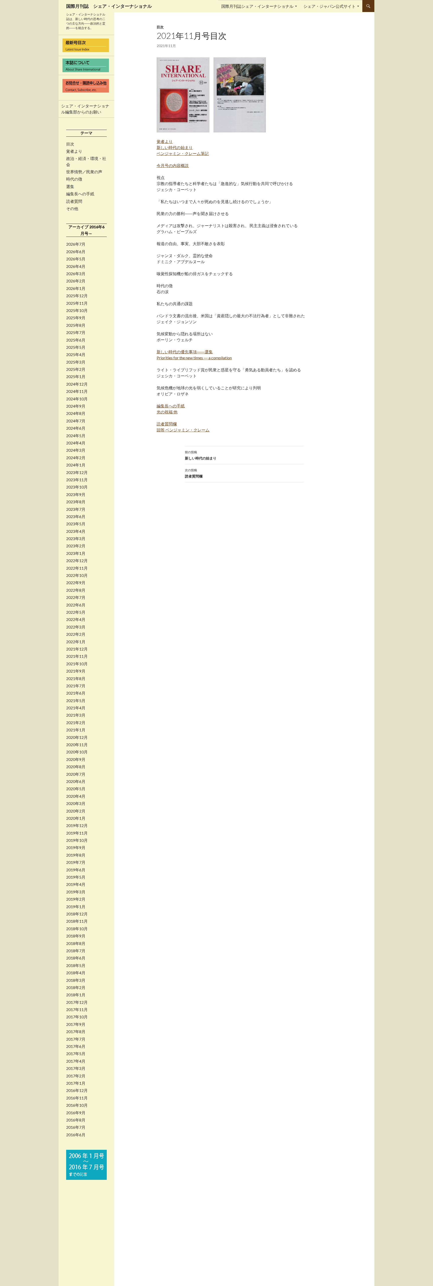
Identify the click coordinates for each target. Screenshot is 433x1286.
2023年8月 (75, 502)
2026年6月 (75, 251)
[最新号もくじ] (86, 45)
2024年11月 (77, 391)
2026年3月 (75, 273)
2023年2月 (75, 546)
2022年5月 (75, 612)
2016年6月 (75, 1135)
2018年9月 (75, 936)
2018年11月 (77, 921)
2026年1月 (75, 288)
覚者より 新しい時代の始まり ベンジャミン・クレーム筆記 (183, 147)
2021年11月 (77, 656)
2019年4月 (75, 884)
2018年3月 (75, 980)
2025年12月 (77, 295)
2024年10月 (77, 399)
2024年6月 (75, 428)
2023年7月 (75, 509)
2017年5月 (75, 1053)
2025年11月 (77, 303)
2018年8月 (75, 943)
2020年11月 (77, 744)
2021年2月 (75, 722)
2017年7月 (75, 1039)
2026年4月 (75, 266)
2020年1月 (75, 818)
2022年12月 (77, 560)
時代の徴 (74, 179)
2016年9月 (75, 1112)
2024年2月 (75, 457)
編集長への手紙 (80, 194)
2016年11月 (77, 1098)
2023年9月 (75, 494)
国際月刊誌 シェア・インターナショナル (109, 6)
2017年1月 (75, 1083)
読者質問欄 (193, 473)
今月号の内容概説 (173, 165)
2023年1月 (75, 553)
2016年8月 (75, 1120)
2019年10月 (77, 840)
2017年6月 (75, 1046)
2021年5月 (75, 700)
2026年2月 (75, 281)
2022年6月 (75, 605)
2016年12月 (77, 1090)
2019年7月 (75, 862)
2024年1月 (75, 465)
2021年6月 (75, 693)
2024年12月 (77, 384)
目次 (160, 27)
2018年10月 (77, 928)
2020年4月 (75, 796)
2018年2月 (75, 987)
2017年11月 (77, 1009)
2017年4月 (75, 1061)
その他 (72, 208)
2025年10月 (77, 310)
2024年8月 (75, 413)
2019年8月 (75, 855)
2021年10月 (77, 664)
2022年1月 (75, 641)
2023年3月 (75, 538)
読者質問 (74, 201)
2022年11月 (77, 568)
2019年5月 (75, 877)
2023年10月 (77, 487)
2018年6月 (75, 958)
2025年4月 (75, 354)
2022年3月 (75, 627)
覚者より (74, 151)
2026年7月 (75, 244)
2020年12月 (77, 737)
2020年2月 (75, 811)
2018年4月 (75, 973)
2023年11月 (77, 479)
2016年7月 (75, 1127)
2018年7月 (75, 950)
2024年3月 (75, 450)
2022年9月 (75, 582)
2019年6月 (75, 870)
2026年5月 (75, 259)
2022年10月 (77, 575)
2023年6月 (75, 516)
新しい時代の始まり (200, 455)
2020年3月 (75, 803)
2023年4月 (75, 531)
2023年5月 (75, 524)
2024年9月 (75, 406)
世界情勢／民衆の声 (84, 172)
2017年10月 (77, 1017)
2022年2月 (75, 634)
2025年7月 (75, 332)
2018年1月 (75, 995)
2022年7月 (75, 597)
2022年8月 (75, 590)
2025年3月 (75, 362)
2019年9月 (75, 847)
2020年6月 (75, 781)
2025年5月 (75, 347)
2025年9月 (75, 317)
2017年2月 (75, 1076)
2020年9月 (75, 759)
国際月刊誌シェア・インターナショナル (257, 6)
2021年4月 (75, 708)
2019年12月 (77, 825)
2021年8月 (75, 678)
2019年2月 (75, 899)
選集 (70, 186)
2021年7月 (75, 686)
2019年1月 (75, 906)
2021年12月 (77, 649)
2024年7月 (75, 421)
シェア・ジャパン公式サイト (329, 6)
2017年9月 (75, 1024)
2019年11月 (77, 833)
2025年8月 (75, 325)
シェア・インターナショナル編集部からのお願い (85, 108)
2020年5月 (75, 788)
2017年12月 (77, 1002)
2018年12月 (77, 914)
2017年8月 (75, 1031)
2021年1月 (75, 730)
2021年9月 (75, 671)
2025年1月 (75, 376)
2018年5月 (75, 965)
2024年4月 (75, 443)
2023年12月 (77, 472)
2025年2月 (75, 369)
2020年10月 (77, 752)
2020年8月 (75, 766)
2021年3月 (75, 715)
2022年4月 (75, 619)
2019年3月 (75, 892)
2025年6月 (75, 340)
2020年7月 (75, 774)
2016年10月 (77, 1105)
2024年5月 (75, 435)
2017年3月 (75, 1068)
